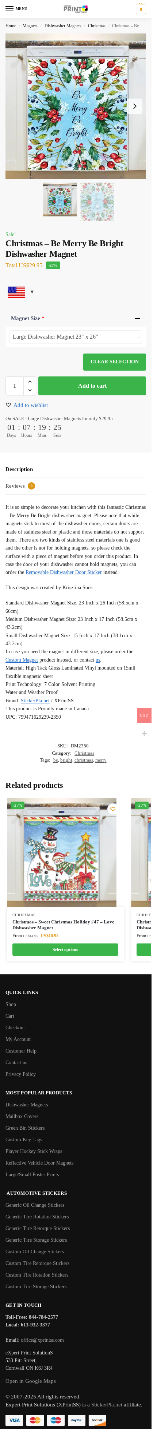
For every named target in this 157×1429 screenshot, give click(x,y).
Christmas (97, 25)
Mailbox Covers (21, 1116)
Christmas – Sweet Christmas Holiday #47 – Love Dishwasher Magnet (63, 925)
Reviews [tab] (18, 486)
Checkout (15, 1027)
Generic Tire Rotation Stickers (37, 1217)
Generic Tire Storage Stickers (36, 1240)
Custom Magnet (21, 660)
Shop (10, 1004)
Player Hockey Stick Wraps (33, 1151)
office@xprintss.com (42, 1340)
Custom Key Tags (23, 1139)
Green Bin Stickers (25, 1128)
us (98, 660)
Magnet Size (28, 318)
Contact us (16, 1062)
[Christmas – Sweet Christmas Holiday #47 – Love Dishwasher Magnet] (61, 852)
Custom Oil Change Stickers (34, 1251)
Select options (65, 949)
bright (66, 760)
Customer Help (21, 1051)
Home (10, 25)
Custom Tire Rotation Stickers (36, 1275)
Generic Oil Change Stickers (34, 1205)
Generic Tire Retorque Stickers (37, 1228)
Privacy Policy (20, 1074)
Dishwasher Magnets (63, 25)
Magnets (30, 25)
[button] (140, 9)
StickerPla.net (35, 700)
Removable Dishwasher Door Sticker (64, 572)
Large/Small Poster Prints (32, 1174)
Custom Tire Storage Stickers (35, 1286)
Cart (9, 1016)
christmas (83, 760)
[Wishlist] (112, 808)
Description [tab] (19, 469)
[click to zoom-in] (78, 106)
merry (101, 760)
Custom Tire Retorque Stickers (37, 1263)
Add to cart (92, 386)
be (55, 760)
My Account (18, 1039)
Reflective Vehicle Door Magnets (39, 1163)
